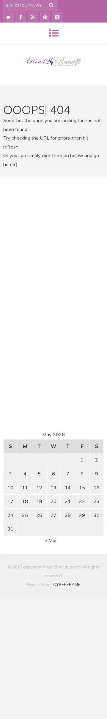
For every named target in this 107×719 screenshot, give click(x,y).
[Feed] (33, 17)
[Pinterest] (45, 17)
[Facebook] (20, 17)
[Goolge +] (57, 17)
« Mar (51, 540)
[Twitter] (8, 17)
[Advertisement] (54, 237)
